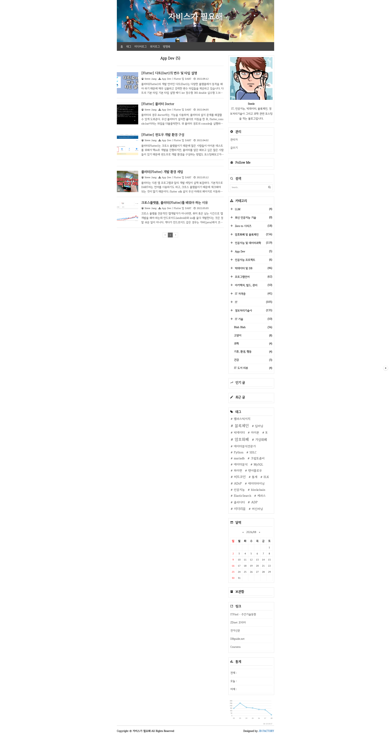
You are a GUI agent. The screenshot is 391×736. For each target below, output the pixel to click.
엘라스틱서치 (242, 419)
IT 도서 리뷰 (253, 368)
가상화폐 (261, 439)
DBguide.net (237, 638)
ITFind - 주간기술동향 (243, 614)
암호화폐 (242, 439)
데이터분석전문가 (245, 446)
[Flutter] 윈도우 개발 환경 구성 (162, 134)
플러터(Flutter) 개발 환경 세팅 (162, 172)
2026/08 (251, 532)
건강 (253, 360)
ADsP (238, 483)
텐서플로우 (255, 470)
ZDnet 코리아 (238, 622)
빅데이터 (239, 432)
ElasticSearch (242, 496)
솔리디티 (239, 502)
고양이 (253, 335)
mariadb (239, 458)
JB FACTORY (266, 731)
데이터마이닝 (256, 483)
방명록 (166, 46)
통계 (254, 477)
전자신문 (235, 630)
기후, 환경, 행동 (253, 351)
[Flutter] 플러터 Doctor (157, 104)
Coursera (235, 647)
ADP (254, 502)
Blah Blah (253, 327)
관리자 (234, 139)
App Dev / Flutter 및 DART (176, 78)
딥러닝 (259, 426)
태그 (128, 46)
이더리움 (240, 508)
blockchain (258, 490)
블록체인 (242, 425)
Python (238, 452)
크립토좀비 (258, 458)
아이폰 (255, 432)
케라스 (261, 496)
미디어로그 (140, 46)
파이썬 (238, 470)
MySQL (258, 464)
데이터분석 (241, 464)
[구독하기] (385, 368)
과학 (253, 343)
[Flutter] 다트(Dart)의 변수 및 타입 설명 (169, 73)
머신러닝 (257, 509)
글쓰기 (234, 147)
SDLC (253, 452)
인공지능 (239, 490)
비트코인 (240, 477)
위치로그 (155, 46)
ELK (266, 477)
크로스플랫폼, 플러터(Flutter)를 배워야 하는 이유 (174, 202)
